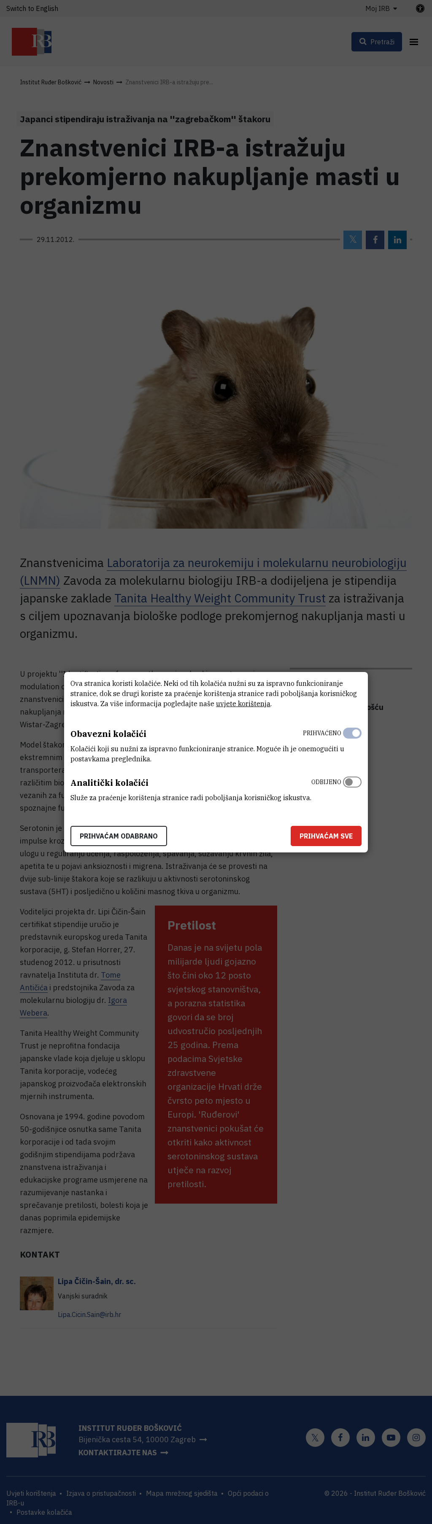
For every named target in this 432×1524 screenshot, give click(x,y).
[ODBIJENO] (352, 788)
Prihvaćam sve (326, 836)
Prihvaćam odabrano (119, 836)
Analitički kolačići (109, 782)
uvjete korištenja (243, 703)
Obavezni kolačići (108, 733)
